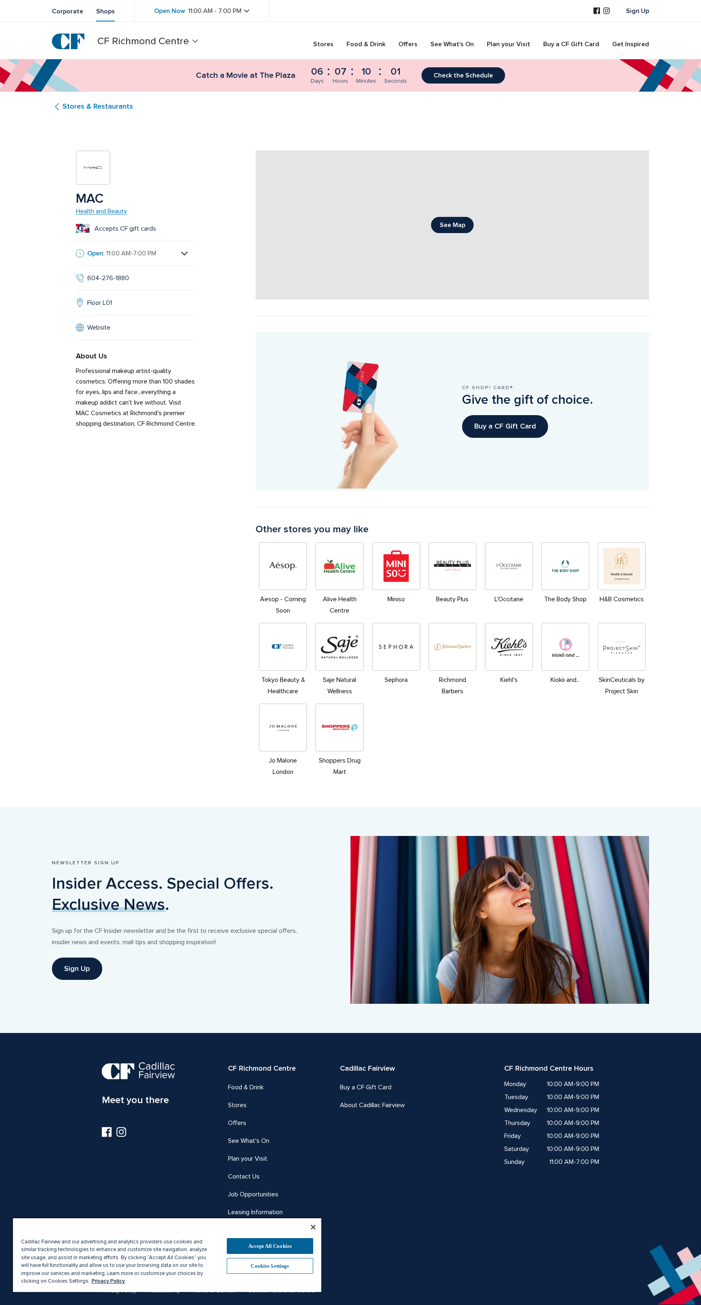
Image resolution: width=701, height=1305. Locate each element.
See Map (452, 225)
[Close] (313, 1227)
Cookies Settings (270, 1266)
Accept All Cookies (270, 1246)
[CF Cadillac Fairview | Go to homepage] (68, 41)
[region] (167, 1254)
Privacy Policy (108, 1281)
